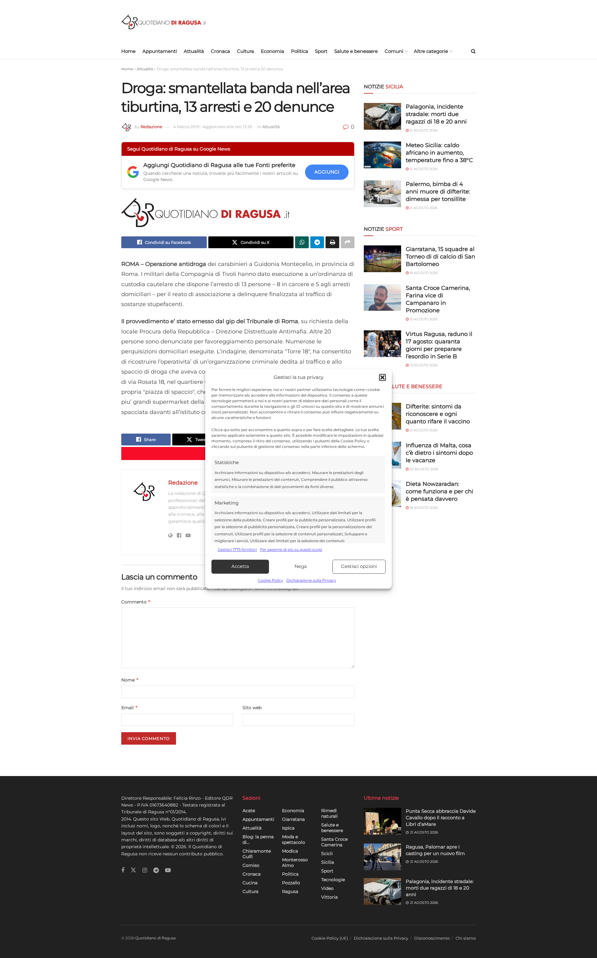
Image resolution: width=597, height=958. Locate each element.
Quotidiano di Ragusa (155, 938)
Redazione (151, 126)
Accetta (240, 567)
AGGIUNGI (327, 172)
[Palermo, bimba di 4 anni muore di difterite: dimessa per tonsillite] (382, 193)
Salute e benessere (356, 51)
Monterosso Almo (295, 862)
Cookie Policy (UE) (330, 938)
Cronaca (220, 51)
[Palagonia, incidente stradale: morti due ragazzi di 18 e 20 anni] (382, 116)
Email (129, 707)
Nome (130, 680)
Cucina (250, 883)
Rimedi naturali (329, 813)
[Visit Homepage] (163, 22)
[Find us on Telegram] (156, 870)
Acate (249, 810)
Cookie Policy (270, 580)
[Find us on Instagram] (144, 870)
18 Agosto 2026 (423, 507)
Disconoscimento (432, 938)
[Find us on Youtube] (168, 870)
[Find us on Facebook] (122, 870)
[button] (382, 377)
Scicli (327, 853)
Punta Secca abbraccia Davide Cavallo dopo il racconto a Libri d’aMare (441, 817)
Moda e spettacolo (293, 839)
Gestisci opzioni (359, 567)
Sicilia (327, 862)
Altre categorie (431, 51)
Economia (272, 51)
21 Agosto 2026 (423, 130)
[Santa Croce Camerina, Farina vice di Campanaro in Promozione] (382, 297)
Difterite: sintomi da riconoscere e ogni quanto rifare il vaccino (438, 414)
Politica (299, 51)
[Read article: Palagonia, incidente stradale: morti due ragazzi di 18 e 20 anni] (382, 891)
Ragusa (290, 891)
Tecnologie (333, 879)
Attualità (194, 51)
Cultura (245, 51)
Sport (321, 51)
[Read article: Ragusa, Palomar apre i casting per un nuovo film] (382, 857)
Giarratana (293, 819)
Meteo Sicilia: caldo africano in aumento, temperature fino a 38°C (439, 153)
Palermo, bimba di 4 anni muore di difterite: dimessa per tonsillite (438, 191)
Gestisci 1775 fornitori (237, 549)
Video (327, 888)
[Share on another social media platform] (347, 242)
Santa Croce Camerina (334, 842)
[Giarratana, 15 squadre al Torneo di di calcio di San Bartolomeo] (382, 258)
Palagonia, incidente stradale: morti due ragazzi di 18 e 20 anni (436, 114)
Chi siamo (466, 938)
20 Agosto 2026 (423, 469)
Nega (300, 567)
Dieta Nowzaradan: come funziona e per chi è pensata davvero (439, 491)
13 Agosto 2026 (423, 365)
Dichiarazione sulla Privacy (311, 580)
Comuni (394, 51)
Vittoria (329, 897)
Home (128, 51)
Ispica (288, 828)
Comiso (251, 865)
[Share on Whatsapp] (302, 242)
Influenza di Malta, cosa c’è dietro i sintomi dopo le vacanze (439, 453)
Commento (136, 602)
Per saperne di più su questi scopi (291, 549)
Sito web (252, 707)
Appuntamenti (159, 51)
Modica (290, 851)
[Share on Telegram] (317, 242)
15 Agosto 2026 (423, 319)
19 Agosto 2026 (423, 273)
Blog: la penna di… (258, 839)
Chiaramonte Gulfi (257, 853)
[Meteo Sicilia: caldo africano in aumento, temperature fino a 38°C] (382, 155)
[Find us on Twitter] (133, 870)
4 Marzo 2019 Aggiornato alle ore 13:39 (213, 126)
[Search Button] (473, 51)
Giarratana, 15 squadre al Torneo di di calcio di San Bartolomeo (440, 256)
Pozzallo (291, 883)
